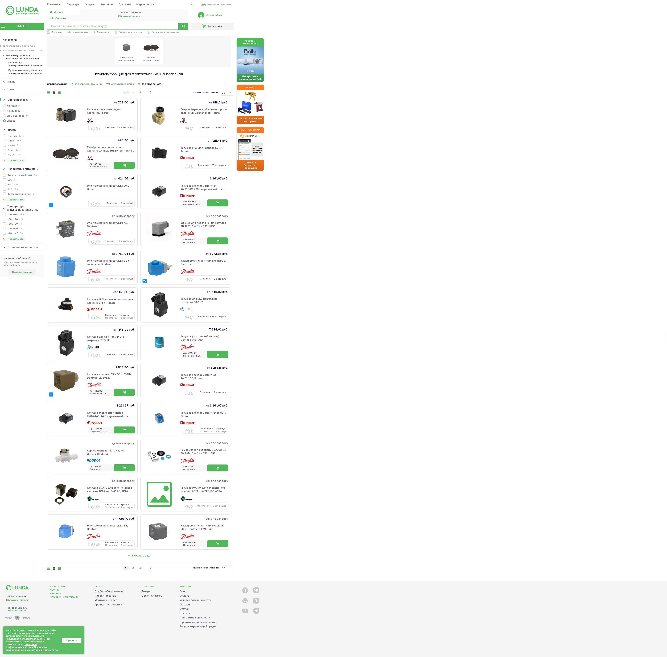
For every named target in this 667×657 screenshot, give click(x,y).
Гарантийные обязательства (198, 622)
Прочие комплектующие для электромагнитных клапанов (25, 71)
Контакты (107, 4)
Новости (185, 613)
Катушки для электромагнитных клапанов (25, 64)
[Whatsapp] (245, 600)
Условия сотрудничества (196, 600)
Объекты (185, 604)
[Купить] (124, 165)
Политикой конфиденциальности (21, 646)
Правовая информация (64, 597)
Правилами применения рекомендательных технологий (32, 648)
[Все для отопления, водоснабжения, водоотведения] (22, 10)
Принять (71, 640)
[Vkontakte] (256, 589)
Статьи (184, 608)
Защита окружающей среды (198, 626)
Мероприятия (145, 4)
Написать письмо (17, 610)
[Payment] (17, 618)
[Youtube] (245, 610)
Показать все (16, 160)
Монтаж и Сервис (105, 600)
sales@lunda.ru (58, 18)
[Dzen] (256, 610)
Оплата (184, 595)
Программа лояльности (195, 617)
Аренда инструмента (108, 604)
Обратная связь (151, 595)
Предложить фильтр (22, 272)
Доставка (124, 4)
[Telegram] (245, 589)
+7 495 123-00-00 (131, 12)
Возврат (146, 591)
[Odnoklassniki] (256, 600)
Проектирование (105, 595)
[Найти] (183, 26)
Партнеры (73, 4)
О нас (183, 591)
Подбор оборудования (108, 591)
